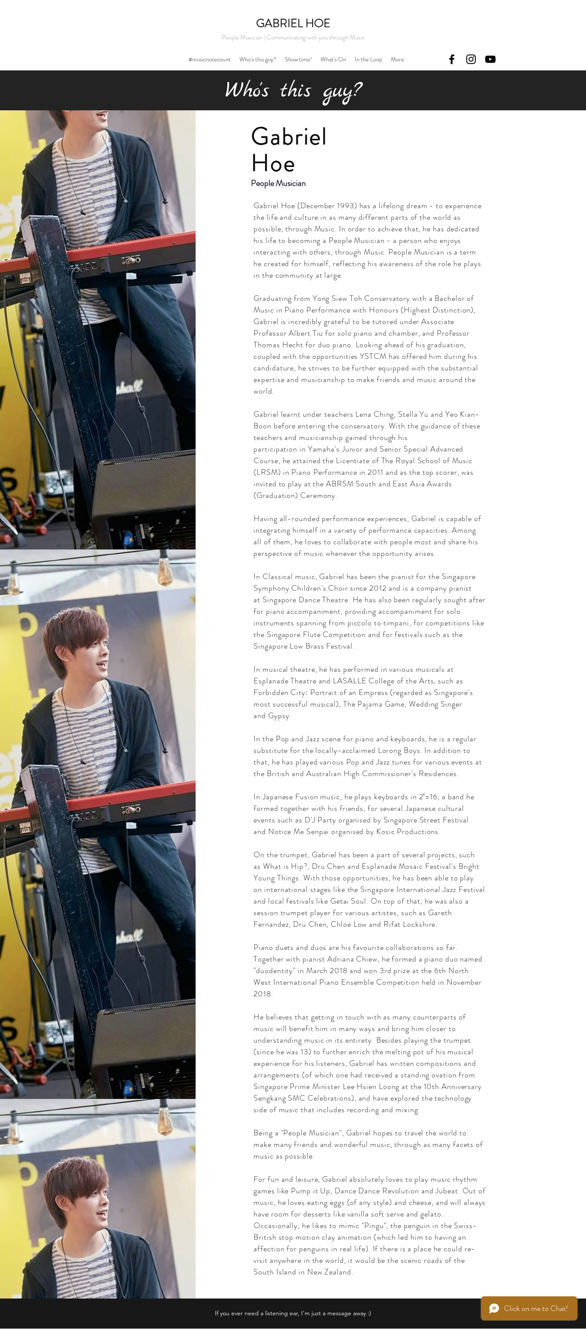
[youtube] (490, 59)
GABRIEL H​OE (293, 23)
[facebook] (451, 59)
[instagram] (471, 59)
